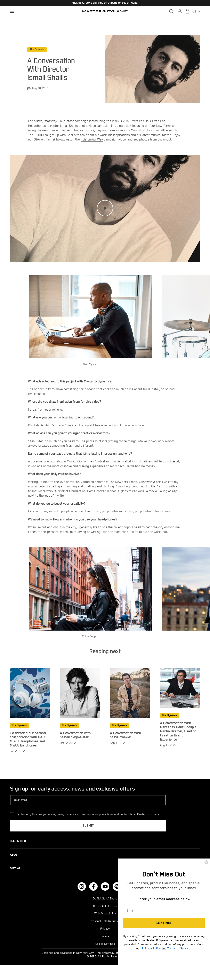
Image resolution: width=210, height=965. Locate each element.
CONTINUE (164, 923)
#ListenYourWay (92, 140)
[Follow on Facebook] (93, 886)
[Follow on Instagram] (82, 886)
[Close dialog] (206, 862)
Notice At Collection (105, 906)
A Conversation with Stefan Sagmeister (75, 735)
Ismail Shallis (69, 126)
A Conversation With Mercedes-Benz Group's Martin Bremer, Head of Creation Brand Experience (178, 731)
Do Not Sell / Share (105, 898)
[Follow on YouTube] (105, 886)
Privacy (105, 928)
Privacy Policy (151, 948)
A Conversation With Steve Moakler (125, 735)
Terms (105, 936)
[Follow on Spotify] (117, 886)
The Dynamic (37, 49)
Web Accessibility (105, 913)
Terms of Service (179, 948)
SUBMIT (88, 826)
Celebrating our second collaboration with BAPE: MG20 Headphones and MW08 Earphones (28, 739)
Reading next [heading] (105, 651)
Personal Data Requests (105, 921)
